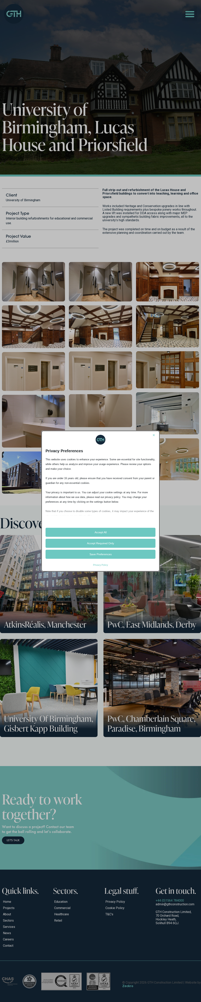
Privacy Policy (100, 565)
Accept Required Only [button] (100, 543)
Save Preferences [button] (101, 554)
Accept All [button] (101, 532)
